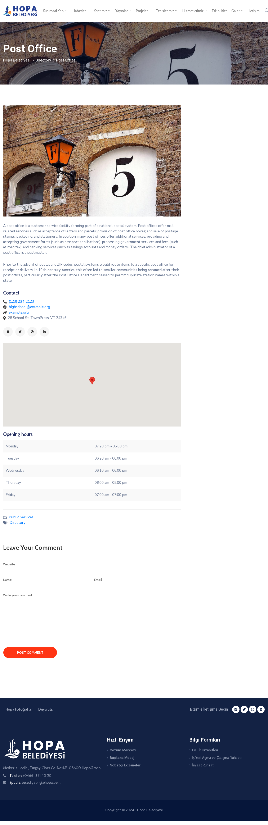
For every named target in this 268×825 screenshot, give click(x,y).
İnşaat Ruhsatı (203, 765)
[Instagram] (252, 709)
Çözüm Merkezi (123, 750)
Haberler (79, 11)
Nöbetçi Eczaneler (125, 765)
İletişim (254, 11)
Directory (43, 60)
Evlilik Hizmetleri (205, 750)
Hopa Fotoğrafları (19, 709)
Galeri (235, 11)
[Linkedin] (44, 332)
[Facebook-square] (236, 709)
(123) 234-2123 (21, 301)
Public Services (21, 517)
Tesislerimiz (165, 11)
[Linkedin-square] (261, 709)
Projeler (142, 11)
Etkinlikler (219, 11)
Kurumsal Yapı (53, 11)
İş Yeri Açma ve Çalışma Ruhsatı (217, 758)
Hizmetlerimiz (193, 11)
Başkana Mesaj (122, 758)
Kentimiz (100, 11)
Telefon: (30, 776)
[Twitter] (20, 332)
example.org (19, 312)
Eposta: (35, 782)
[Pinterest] (32, 332)
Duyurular (46, 709)
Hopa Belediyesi (17, 60)
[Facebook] (8, 332)
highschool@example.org (29, 307)
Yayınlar (121, 11)
